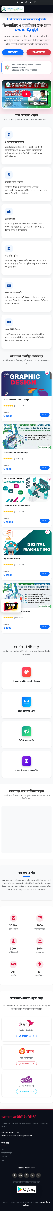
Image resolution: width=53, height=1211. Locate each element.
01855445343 (28, 1036)
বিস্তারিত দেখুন (26, 383)
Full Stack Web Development (16, 505)
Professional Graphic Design (16, 399)
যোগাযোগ (4, 1156)
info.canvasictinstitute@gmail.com (19, 1135)
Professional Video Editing (15, 452)
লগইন (3, 1160)
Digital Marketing (11, 558)
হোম (2, 1149)
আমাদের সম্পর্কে (6, 1153)
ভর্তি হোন (13, 52)
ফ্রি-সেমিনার (39, 52)
